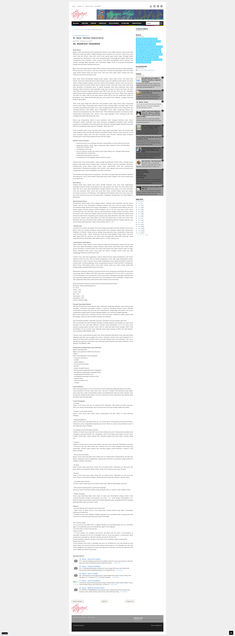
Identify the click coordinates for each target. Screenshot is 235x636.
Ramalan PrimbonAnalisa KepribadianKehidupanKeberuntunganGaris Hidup (143, 174)
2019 (139, 209)
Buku (150, 41)
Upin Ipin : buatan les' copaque (153, 59)
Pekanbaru (140, 54)
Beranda (76, 23)
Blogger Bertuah (142, 41)
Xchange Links (146, 62)
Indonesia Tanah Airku (143, 46)
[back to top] (231, 633)
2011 (139, 226)
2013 (139, 222)
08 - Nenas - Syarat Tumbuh (88, 573)
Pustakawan (158, 54)
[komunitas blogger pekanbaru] (145, 70)
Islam (152, 46)
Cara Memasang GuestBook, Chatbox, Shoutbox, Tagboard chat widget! (151, 79)
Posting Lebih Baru (77, 601)
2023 (139, 203)
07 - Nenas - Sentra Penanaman (89, 581)
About (74, 6)
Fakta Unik (140, 44)
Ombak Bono (102, 23)
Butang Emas (125, 23)
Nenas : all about (87, 41)
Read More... (117, 563)
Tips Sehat (139, 59)
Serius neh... (140, 56)
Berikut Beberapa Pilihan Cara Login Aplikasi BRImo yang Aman (151, 149)
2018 (139, 211)
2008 (139, 233)
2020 (139, 207)
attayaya (82, 625)
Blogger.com (159, 625)
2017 (139, 214)
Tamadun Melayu (136, 23)
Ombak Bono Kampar (155, 51)
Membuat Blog (141, 49)
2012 (139, 224)
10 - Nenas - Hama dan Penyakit (90, 559)
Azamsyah (93, 23)
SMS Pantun (148, 56)
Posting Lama (129, 601)
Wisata (138, 62)
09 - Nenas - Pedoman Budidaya (89, 566)
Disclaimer (98, 6)
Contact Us (80, 6)
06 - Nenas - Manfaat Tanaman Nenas (92, 588)
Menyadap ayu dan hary (153, 49)
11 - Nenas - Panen (142, 102)
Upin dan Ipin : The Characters (151, 161)
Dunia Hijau (156, 41)
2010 (139, 228)
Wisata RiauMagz (114, 23)
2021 (139, 205)
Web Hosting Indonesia (79, 617)
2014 (139, 220)
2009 (139, 231)
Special (155, 56)
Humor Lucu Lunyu (149, 44)
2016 (139, 216)
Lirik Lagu (159, 46)
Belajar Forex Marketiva (149, 38)
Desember (142, 235)
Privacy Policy (89, 6)
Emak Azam (85, 23)
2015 (139, 218)
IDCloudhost (91, 617)
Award (138, 38)
